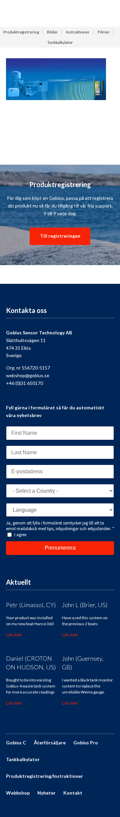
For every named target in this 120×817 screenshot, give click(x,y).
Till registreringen (60, 236)
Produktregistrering (21, 31)
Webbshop (18, 793)
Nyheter (46, 793)
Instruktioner (78, 31)
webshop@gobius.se (27, 375)
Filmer (104, 31)
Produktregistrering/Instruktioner (44, 776)
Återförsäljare (50, 742)
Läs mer (14, 634)
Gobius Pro (85, 742)
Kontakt (72, 793)
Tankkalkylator (60, 42)
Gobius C (16, 742)
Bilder (52, 31)
